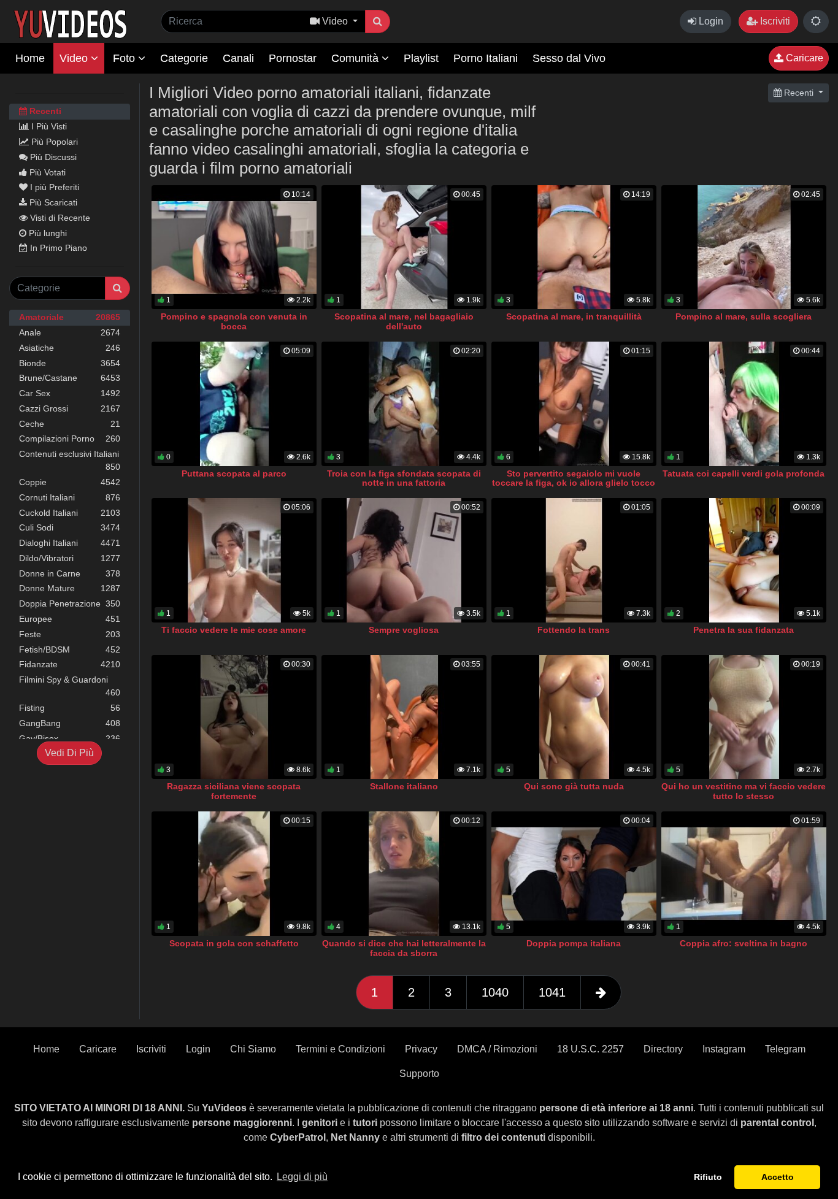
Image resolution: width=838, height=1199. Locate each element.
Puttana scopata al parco (234, 473)
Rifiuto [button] (708, 1177)
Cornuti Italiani (69, 497)
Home (30, 58)
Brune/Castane (69, 378)
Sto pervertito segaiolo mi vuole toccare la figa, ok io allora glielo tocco (573, 478)
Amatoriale (69, 317)
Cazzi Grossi (69, 408)
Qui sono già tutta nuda (574, 786)
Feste (69, 634)
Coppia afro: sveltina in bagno (743, 943)
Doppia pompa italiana (573, 943)
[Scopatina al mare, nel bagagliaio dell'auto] (403, 247)
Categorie (184, 58)
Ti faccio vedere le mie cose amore (233, 630)
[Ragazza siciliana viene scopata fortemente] (234, 717)
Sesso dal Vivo (568, 58)
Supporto (419, 1073)
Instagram (723, 1049)
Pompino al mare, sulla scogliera (743, 316)
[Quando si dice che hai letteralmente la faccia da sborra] (403, 873)
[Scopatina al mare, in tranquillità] (573, 247)
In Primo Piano (57, 248)
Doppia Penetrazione (69, 603)
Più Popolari (53, 142)
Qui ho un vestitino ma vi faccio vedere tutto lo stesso (743, 791)
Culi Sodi (69, 527)
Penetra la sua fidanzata (743, 630)
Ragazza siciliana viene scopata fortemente (234, 791)
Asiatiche (69, 348)
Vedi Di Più (69, 753)
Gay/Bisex (69, 738)
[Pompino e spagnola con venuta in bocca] (234, 247)
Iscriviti (774, 21)
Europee (69, 619)
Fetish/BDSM (69, 649)
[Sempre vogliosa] (403, 560)
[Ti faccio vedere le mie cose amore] (234, 560)
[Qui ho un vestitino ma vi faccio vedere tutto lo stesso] (743, 717)
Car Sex (69, 393)
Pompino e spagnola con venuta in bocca (234, 321)
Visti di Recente (59, 218)
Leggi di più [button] (302, 1176)
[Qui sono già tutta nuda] (573, 717)
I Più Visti (48, 126)
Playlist (421, 58)
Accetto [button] (777, 1177)
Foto (125, 58)
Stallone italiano (404, 786)
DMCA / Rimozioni (497, 1049)
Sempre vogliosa (404, 630)
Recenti (44, 111)
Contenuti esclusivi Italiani (69, 460)
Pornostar (293, 58)
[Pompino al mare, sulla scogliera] (743, 247)
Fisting (69, 708)
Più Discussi (52, 157)
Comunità (356, 58)
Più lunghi (46, 233)
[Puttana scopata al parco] (234, 404)
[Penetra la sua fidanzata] (743, 560)
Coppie (69, 482)
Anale (69, 332)
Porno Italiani (485, 58)
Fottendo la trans (573, 630)
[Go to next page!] (600, 992)
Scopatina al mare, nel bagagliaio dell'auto (404, 321)
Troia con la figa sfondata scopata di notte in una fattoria (404, 478)
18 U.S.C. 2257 (590, 1049)
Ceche (69, 424)
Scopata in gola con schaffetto (234, 943)
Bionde (69, 363)
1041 (552, 992)
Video (75, 58)
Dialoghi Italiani (69, 543)
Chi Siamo (253, 1049)
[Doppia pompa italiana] (573, 873)
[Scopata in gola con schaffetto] (234, 873)
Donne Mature (69, 588)
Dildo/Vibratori (69, 558)
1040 (495, 992)
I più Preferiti (53, 187)
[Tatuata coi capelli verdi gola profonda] (743, 404)
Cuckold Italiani (69, 513)
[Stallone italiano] (403, 717)
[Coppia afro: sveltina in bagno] (743, 873)
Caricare (803, 58)
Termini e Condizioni (340, 1049)
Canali (238, 58)
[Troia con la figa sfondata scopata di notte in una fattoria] (403, 404)
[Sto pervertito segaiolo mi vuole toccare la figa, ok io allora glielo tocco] (573, 404)
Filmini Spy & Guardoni (69, 686)
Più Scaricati (52, 202)
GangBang (69, 723)
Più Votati (46, 172)
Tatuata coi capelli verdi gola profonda (744, 473)
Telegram (785, 1049)
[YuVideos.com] (70, 23)
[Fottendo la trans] (573, 560)
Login (709, 21)
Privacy (421, 1049)
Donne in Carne (69, 573)
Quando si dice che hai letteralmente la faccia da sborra (404, 948)
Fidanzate (69, 664)
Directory (663, 1049)
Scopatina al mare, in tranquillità (574, 316)
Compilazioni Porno (69, 438)
